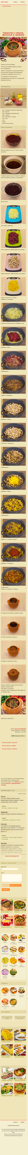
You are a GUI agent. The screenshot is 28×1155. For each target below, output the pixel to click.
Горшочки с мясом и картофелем (19, 927)
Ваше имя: (3, 866)
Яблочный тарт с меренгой (18, 1042)
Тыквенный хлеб (6, 1041)
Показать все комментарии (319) (12, 856)
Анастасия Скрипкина (20, 728)
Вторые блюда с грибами (9, 745)
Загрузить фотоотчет (16, 885)
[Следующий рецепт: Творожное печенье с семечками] (20, 60)
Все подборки (5, 1011)
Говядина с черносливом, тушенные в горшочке (20, 912)
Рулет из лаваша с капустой (6, 1057)
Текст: (2, 872)
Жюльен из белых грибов (5, 927)
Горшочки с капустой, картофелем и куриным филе (20, 1081)
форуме (17, 781)
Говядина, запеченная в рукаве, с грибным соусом (7, 1081)
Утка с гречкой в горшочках (5, 912)
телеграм (3, 785)
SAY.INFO (4, 2)
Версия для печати (20, 735)
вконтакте (8, 783)
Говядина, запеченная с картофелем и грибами (7, 1096)
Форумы (22, 1122)
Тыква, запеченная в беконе (19, 1057)
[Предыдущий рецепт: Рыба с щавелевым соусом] (6, 60)
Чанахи (16, 1095)
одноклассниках (15, 783)
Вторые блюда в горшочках (9, 742)
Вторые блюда (7, 6)
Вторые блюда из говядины (9, 749)
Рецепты (15, 1122)
